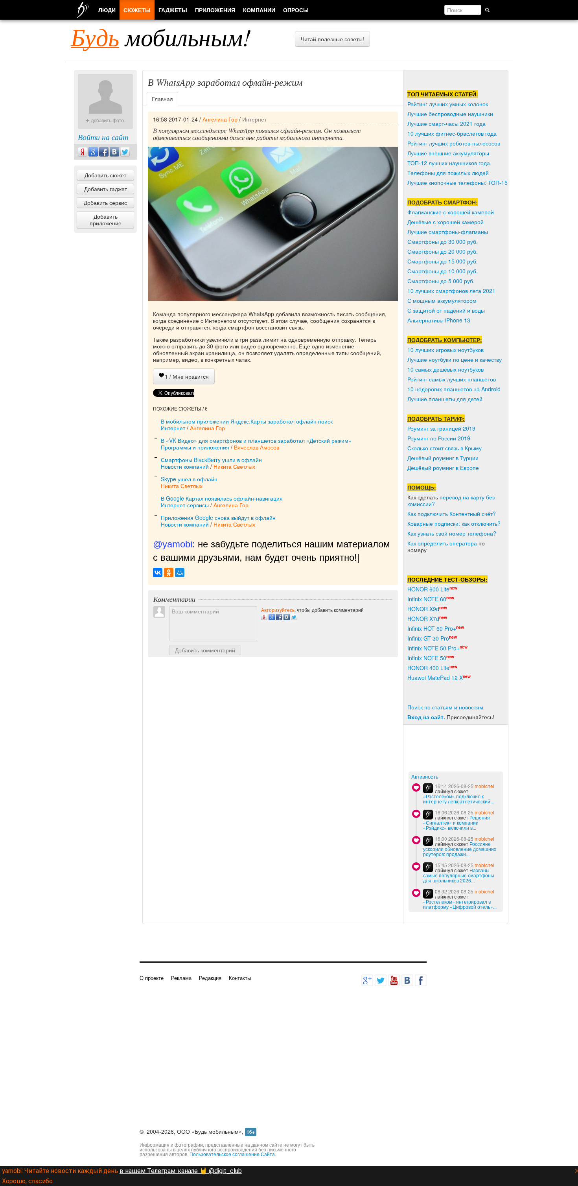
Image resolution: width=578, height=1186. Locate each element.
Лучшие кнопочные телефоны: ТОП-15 (457, 182)
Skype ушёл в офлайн (189, 479)
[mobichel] (428, 788)
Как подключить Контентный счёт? (451, 513)
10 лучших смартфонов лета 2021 (451, 291)
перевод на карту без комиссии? (451, 500)
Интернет (254, 119)
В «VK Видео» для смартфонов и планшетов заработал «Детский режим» (256, 440)
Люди (107, 10)
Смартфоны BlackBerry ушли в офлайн (211, 460)
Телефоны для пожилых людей (448, 173)
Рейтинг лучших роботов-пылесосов (453, 143)
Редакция (210, 978)
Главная (162, 99)
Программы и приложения (195, 447)
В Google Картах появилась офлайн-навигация (222, 498)
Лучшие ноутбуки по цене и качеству (454, 359)
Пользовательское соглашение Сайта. (233, 1154)
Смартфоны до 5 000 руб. (441, 281)
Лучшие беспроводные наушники (450, 114)
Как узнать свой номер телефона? (451, 533)
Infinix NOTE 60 (426, 599)
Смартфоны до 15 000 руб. (442, 261)
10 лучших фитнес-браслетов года (452, 133)
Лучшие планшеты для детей (444, 399)
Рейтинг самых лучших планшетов (451, 379)
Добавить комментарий (205, 650)
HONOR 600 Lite (428, 589)
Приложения (215, 10)
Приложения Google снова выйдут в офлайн (218, 517)
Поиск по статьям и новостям (445, 707)
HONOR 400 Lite (428, 668)
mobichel (484, 786)
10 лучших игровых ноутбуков (445, 350)
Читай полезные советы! (332, 39)
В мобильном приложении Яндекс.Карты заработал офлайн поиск (247, 421)
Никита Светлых (234, 466)
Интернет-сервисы (185, 505)
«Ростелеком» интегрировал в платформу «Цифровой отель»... (460, 904)
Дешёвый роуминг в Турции (443, 458)
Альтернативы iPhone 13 (438, 320)
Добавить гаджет (105, 189)
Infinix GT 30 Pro (428, 638)
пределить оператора (449, 543)
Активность (424, 777)
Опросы (296, 10)
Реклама (181, 978)
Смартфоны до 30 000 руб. (442, 241)
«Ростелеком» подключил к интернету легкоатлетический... (458, 799)
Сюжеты (137, 10)
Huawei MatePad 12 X (435, 677)
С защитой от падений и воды (446, 310)
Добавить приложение (105, 219)
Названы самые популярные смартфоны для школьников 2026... (458, 875)
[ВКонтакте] (157, 572)
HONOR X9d (423, 609)
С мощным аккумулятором (442, 300)
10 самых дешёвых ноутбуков (445, 369)
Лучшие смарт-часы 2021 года (446, 123)
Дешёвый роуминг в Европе (443, 467)
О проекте (152, 978)
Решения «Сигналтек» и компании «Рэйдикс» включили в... (456, 822)
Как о (414, 543)
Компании (259, 10)
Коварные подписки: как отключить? (454, 523)
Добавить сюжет (105, 175)
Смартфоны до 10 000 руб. (442, 271)
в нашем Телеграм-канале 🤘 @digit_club (181, 1171)
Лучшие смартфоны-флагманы (447, 232)
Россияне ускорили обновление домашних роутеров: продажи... (459, 848)
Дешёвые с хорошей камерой (445, 222)
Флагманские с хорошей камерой (450, 212)
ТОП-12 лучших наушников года (448, 163)
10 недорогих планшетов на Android (454, 389)
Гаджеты (172, 10)
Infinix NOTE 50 (426, 658)
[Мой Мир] (179, 572)
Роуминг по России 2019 (438, 438)
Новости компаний (185, 466)
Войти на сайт (103, 137)
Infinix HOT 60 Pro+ (431, 628)
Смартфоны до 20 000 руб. (442, 251)
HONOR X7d (423, 618)
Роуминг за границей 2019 (441, 428)
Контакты (240, 978)
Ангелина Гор (219, 119)
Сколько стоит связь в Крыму (444, 448)
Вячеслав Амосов (256, 447)
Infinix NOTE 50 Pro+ (433, 648)
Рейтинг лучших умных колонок (447, 104)
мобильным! (161, 37)
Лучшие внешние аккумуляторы (448, 153)
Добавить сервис (105, 202)
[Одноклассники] (168, 572)
